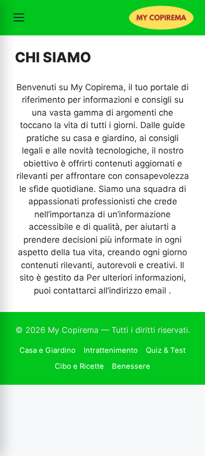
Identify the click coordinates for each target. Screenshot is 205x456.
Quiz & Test (166, 350)
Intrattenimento (111, 350)
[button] (19, 17)
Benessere (131, 366)
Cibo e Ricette (79, 366)
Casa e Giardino (47, 350)
